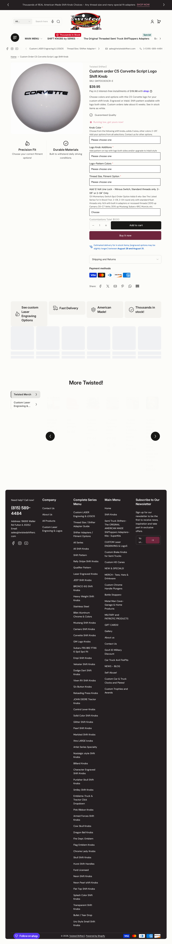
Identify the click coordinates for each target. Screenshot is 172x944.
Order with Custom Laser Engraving (81, 4)
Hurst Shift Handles (83, 863)
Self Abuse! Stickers (71, 420)
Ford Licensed (81, 869)
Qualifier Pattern (82, 567)
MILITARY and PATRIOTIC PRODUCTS (116, 616)
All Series (78, 542)
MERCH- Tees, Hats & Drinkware (116, 576)
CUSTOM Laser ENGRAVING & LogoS (116, 543)
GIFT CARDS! (111, 624)
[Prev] (8, 4)
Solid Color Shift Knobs (85, 715)
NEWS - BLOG (112, 666)
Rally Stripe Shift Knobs (85, 561)
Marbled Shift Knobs (84, 734)
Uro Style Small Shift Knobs (84, 923)
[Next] (164, 4)
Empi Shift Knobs (82, 657)
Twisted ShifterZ (77, 936)
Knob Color (95, 127)
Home (13, 56)
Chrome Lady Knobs (84, 851)
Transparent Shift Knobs (82, 907)
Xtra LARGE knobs (83, 740)
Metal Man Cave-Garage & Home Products (114, 605)
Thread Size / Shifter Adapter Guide (84, 48)
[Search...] (58, 21)
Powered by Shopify (95, 936)
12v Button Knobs (82, 686)
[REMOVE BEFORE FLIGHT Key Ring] (53, 399)
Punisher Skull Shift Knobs (83, 781)
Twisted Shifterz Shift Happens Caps (92, 423)
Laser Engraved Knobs (85, 573)
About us (109, 637)
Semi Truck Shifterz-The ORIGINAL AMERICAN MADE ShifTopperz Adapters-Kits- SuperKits (117, 528)
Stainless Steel (81, 606)
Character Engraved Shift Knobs (84, 771)
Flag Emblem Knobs (84, 844)
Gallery (108, 631)
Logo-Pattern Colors (100, 163)
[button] (22, 21)
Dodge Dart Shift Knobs (82, 672)
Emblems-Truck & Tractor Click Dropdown (83, 799)
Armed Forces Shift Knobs (83, 817)
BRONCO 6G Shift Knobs (83, 588)
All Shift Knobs (81, 548)
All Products (48, 520)
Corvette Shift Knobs (84, 635)
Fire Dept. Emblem (83, 838)
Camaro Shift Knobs (84, 629)
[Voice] (52, 21)
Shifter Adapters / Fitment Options (83, 534)
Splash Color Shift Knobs (83, 897)
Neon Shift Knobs (82, 876)
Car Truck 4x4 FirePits (116, 660)
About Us (47, 514)
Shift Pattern (80, 555)
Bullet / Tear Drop (82, 915)
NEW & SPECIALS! (114, 568)
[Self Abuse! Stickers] (73, 399)
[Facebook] (7, 49)
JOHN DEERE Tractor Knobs (84, 701)
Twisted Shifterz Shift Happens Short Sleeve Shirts (131, 426)
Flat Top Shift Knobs (84, 888)
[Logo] (86, 21)
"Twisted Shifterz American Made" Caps (112, 423)
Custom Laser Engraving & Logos (52, 529)
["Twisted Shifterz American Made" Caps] (112, 399)
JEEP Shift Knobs (82, 580)
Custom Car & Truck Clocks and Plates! (115, 680)
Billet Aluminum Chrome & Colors (82, 614)
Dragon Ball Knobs (83, 832)
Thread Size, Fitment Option (104, 176)
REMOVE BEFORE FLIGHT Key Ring (52, 421)
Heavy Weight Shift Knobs (83, 598)
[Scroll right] (158, 37)
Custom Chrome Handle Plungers (113, 586)
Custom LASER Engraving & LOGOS (46, 48)
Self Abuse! (111, 672)
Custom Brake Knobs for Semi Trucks (116, 554)
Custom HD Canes (115, 562)
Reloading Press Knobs (85, 693)
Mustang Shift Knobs (84, 622)
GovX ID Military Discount (113, 651)
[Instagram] (12, 49)
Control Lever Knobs (84, 709)
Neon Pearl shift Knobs (85, 882)
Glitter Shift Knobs (83, 721)
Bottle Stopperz (113, 594)
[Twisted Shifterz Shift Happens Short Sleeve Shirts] (132, 399)
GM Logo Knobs (82, 641)
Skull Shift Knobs (82, 857)
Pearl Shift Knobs (82, 728)
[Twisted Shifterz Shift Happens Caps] (93, 399)
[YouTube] (17, 49)
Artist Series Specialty (85, 746)
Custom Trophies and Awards (116, 690)
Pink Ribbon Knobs (83, 809)
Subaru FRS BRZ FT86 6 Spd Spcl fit (85, 649)
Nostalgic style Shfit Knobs (84, 755)
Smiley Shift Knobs (83, 789)
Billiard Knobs (80, 763)
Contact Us (48, 508)
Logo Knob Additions (100, 147)
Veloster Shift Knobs (84, 664)
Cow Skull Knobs (82, 826)
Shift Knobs (111, 514)
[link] (35, 38)
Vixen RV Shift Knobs (84, 680)
